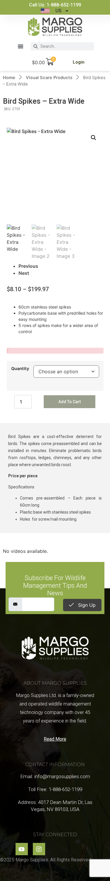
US (58, 10)
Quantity (20, 369)
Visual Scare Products (49, 77)
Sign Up (86, 605)
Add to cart (69, 401)
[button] (20, 46)
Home (9, 77)
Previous (28, 266)
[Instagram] (39, 849)
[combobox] (66, 46)
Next (23, 273)
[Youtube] (22, 849)
